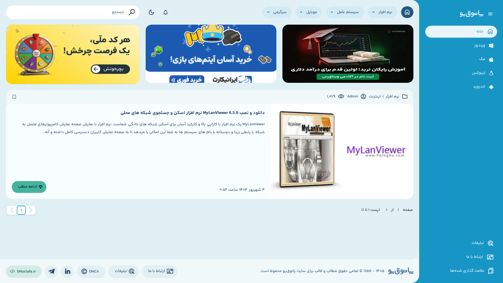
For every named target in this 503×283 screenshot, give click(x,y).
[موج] (347, 54)
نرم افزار (392, 97)
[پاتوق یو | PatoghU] (471, 14)
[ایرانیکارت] (211, 54)
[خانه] (407, 12)
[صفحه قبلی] (31, 210)
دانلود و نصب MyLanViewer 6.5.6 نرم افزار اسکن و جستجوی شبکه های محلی (193, 113)
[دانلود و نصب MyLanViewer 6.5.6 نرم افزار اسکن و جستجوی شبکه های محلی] (342, 151)
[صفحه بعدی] (12, 210)
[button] (21, 210)
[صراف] (73, 54)
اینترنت (375, 97)
